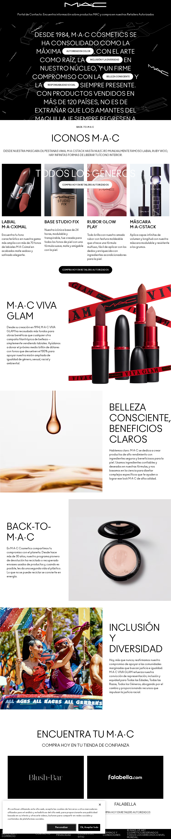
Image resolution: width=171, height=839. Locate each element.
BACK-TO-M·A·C (85, 127)
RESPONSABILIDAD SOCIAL (61, 85)
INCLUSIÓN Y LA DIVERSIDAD (104, 60)
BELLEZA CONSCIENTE (118, 77)
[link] (85, 185)
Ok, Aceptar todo (89, 827)
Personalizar (61, 827)
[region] (54, 817)
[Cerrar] (100, 804)
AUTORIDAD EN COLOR (78, 51)
